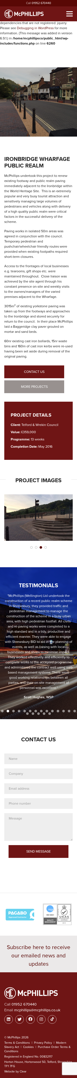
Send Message (38, 851)
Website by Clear (15, 1071)
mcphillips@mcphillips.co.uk (37, 1010)
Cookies (28, 1047)
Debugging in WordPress (35, 28)
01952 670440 (41, 3)
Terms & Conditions (17, 1043)
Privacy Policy (43, 1043)
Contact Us (34, 372)
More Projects (34, 387)
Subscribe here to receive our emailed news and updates (38, 955)
